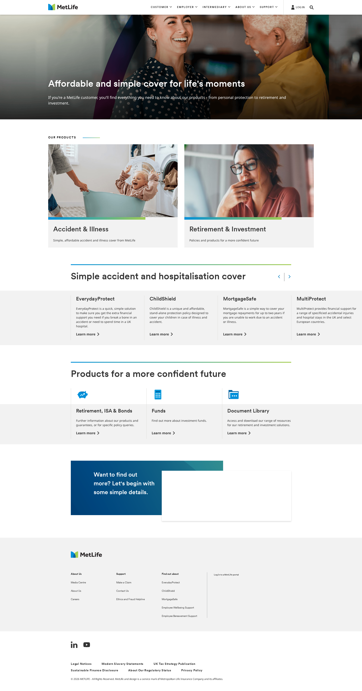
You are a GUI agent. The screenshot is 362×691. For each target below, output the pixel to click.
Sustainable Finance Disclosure (94, 670)
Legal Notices (81, 664)
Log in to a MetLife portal (226, 575)
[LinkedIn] (74, 645)
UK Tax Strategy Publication (174, 664)
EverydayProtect (171, 582)
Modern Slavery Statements (123, 664)
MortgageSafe (169, 599)
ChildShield (168, 591)
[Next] (289, 277)
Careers (75, 599)
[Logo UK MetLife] (86, 557)
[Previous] (279, 277)
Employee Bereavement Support (179, 616)
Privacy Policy (192, 670)
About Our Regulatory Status (149, 670)
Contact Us (122, 591)
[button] (161, 7)
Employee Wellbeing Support (178, 608)
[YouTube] (86, 645)
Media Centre (78, 582)
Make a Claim (123, 582)
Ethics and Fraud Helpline (130, 599)
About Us (76, 591)
